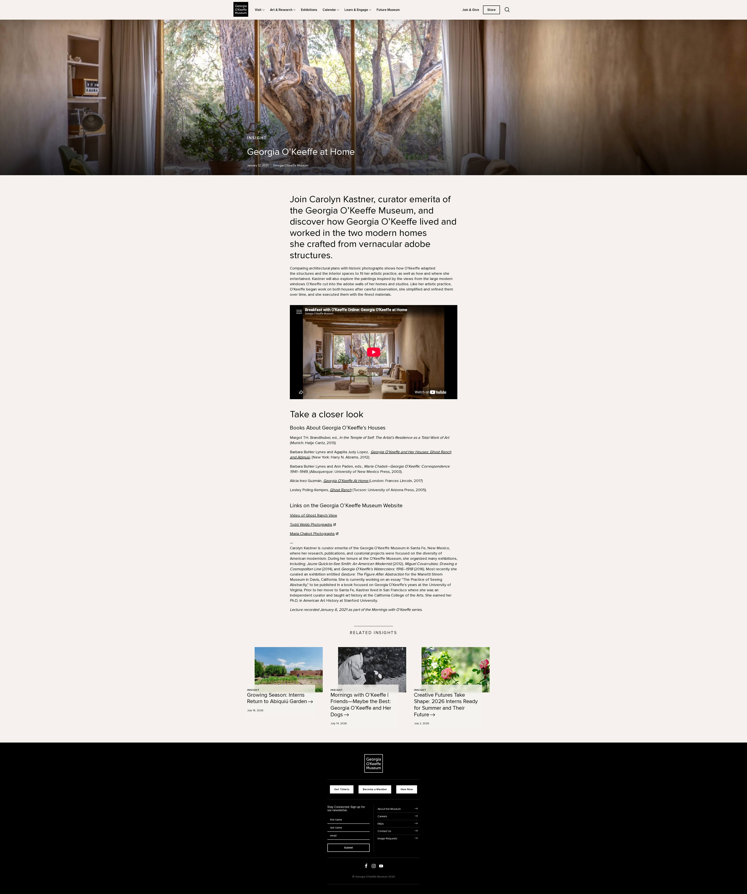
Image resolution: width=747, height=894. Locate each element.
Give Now (407, 789)
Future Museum (388, 10)
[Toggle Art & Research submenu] (294, 9)
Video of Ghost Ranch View (313, 515)
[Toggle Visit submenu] (263, 9)
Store (491, 10)
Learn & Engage (356, 10)
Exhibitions (309, 10)
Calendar (329, 10)
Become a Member (375, 789)
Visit (258, 10)
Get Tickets (341, 789)
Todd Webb (311, 524)
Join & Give (470, 10)
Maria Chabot (312, 533)
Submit (348, 847)
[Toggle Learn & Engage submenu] (370, 9)
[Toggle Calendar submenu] (338, 9)
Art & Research (281, 10)
